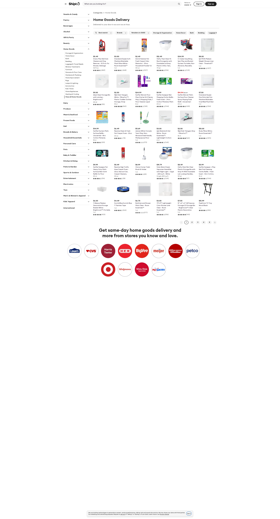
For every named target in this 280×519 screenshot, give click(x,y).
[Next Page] (215, 222)
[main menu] (65, 4)
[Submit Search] (179, 4)
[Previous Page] (181, 222)
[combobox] (130, 4)
